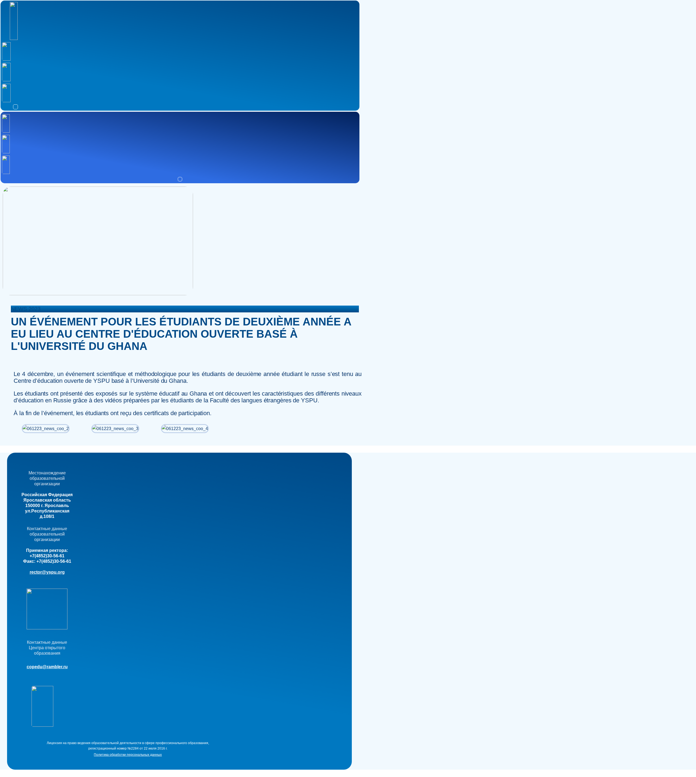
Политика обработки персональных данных (128, 755)
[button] (15, 106)
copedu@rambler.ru (47, 666)
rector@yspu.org (47, 572)
